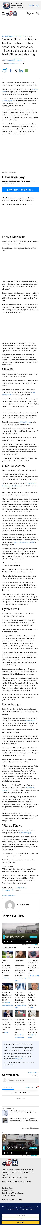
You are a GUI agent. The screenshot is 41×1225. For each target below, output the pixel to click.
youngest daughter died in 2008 (24, 542)
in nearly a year (7, 101)
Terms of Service (7, 1170)
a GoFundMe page (24, 422)
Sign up (35, 1072)
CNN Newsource (9, 60)
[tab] (8, 1088)
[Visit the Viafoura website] (34, 1128)
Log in (30, 1072)
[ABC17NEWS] (14, 13)
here (11, 1065)
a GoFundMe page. (25, 833)
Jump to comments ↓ (9, 895)
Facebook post (30, 720)
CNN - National (21, 888)
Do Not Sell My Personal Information (14, 1177)
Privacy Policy (19, 1170)
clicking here (18, 1059)
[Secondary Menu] (5, 13)
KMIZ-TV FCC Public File (19, 1172)
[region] (20, 1101)
